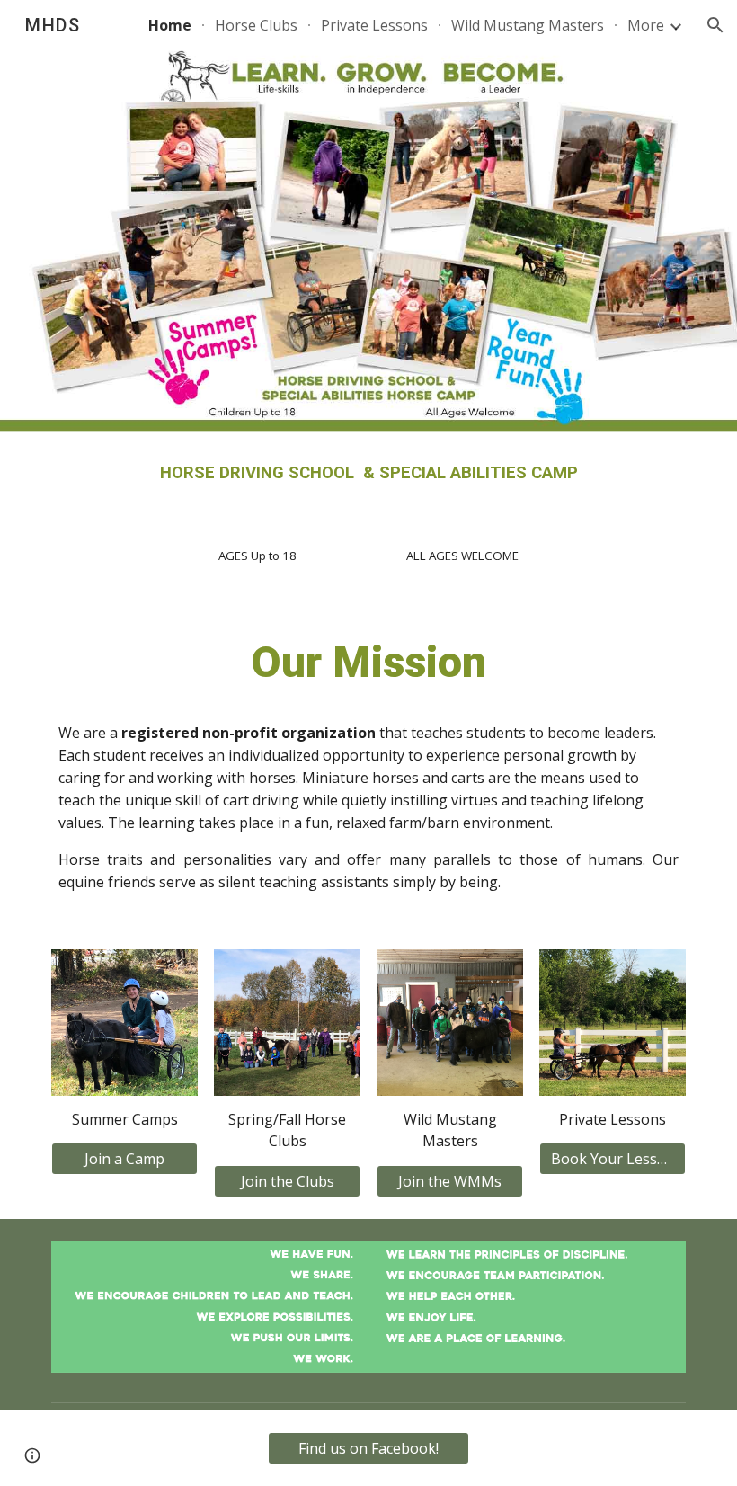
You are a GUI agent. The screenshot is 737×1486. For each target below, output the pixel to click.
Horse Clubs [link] (256, 25)
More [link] (645, 25)
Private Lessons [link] (374, 25)
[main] (368, 473)
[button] (715, 25)
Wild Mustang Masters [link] (527, 25)
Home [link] (169, 25)
